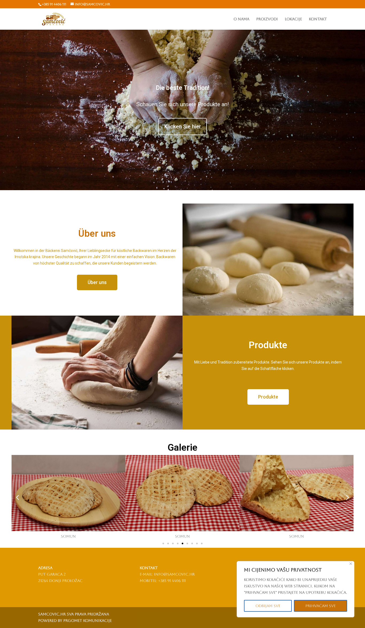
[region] (295, 589)
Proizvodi (267, 19)
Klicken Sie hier (182, 126)
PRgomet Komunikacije (87, 620)
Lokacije (293, 19)
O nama (241, 19)
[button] (17, 497)
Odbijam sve (267, 606)
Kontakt (318, 19)
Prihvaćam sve (320, 606)
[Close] (351, 563)
